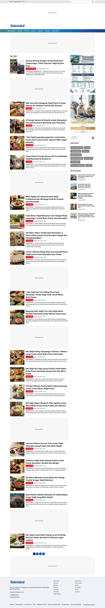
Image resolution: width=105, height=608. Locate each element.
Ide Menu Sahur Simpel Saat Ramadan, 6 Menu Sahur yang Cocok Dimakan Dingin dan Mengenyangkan (46, 235)
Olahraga (40, 31)
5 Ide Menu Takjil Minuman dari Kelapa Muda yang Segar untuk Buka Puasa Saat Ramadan (46, 216)
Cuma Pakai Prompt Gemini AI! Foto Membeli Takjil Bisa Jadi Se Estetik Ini (46, 157)
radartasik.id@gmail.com (17, 592)
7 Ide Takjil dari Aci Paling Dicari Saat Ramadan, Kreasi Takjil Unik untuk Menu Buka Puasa (44, 294)
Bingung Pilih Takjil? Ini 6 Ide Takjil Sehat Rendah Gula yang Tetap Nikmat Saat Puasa (46, 312)
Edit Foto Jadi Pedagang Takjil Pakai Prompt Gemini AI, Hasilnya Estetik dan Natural (46, 104)
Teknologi (47, 31)
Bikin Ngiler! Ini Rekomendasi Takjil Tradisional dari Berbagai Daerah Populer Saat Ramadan (45, 199)
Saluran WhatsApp (75, 604)
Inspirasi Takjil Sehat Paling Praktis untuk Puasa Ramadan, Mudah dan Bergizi (45, 461)
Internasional (78, 583)
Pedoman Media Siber (54, 604)
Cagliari (89, 165)
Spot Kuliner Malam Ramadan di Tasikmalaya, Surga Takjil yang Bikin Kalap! (47, 495)
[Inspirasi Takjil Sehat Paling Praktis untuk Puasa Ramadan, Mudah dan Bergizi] (17, 466)
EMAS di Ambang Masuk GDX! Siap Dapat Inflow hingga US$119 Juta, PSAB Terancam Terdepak (85, 196)
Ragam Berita (55, 31)
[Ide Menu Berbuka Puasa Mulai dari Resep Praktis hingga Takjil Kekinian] (17, 483)
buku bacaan (75, 162)
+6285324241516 (14, 597)
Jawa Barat (12, 31)
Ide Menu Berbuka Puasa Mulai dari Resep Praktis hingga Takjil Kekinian (45, 478)
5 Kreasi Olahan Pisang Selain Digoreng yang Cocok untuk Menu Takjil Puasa (46, 387)
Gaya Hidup (29, 145)
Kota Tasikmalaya (30, 68)
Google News (65, 604)
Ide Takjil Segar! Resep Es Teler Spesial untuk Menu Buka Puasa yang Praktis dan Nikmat (46, 404)
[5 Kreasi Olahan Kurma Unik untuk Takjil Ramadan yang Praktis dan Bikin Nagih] (17, 449)
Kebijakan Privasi (42, 604)
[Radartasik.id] (17, 26)
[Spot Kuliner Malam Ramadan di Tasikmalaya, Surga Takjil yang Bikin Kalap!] (17, 500)
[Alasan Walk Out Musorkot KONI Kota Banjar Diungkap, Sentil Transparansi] (73, 177)
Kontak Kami (28, 604)
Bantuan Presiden (77, 158)
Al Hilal (87, 148)
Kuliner (77, 585)
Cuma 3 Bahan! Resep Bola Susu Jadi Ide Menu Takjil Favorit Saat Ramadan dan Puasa (47, 253)
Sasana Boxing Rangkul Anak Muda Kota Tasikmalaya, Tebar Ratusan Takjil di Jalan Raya (45, 63)
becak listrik (88, 158)
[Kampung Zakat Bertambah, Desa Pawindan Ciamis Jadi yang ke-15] (73, 207)
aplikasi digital (76, 151)
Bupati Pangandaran (78, 165)
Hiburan (33, 31)
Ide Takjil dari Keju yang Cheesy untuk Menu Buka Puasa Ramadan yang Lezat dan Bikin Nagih (46, 371)
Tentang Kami (19, 604)
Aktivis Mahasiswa (77, 148)
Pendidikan (78, 587)
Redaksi (12, 604)
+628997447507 (14, 595)
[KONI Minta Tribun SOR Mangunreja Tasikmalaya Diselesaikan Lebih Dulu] (73, 186)
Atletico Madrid (76, 155)
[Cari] (93, 1)
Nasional (20, 31)
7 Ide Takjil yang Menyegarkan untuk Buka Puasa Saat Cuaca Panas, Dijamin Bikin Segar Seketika (46, 140)
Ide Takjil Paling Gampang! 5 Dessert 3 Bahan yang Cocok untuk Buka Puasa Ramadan (46, 352)
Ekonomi (26, 31)
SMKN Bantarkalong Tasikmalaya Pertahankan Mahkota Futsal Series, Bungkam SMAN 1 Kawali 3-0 (86, 216)
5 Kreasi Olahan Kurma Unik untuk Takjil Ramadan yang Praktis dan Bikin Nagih (44, 444)
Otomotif (77, 591)
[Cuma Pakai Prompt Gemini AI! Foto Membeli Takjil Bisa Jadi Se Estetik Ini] (17, 162)
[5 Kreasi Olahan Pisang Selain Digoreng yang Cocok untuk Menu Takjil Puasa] (17, 392)
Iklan (34, 604)
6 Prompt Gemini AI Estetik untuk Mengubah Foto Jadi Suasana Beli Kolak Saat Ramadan (46, 121)
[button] (56, 30)
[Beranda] (8, 30)
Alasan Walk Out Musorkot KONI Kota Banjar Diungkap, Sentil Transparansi (86, 176)
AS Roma (85, 151)
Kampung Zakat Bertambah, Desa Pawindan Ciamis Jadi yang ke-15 (86, 206)
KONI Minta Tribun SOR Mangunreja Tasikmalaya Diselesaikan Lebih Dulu (84, 185)
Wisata (76, 589)
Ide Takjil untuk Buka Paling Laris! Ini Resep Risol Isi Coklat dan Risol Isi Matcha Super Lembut (46, 537)
